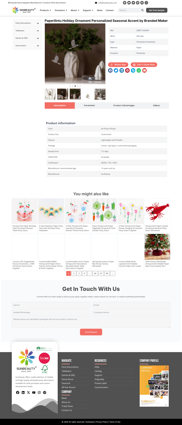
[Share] (174, 2)
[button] (70, 86)
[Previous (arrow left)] (4, 212)
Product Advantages (124, 105)
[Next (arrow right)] (177, 212)
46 (95, 273)
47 (101, 273)
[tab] (60, 105)
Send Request (91, 332)
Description (60, 105)
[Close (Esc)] (179, 2)
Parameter (89, 105)
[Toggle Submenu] (38, 23)
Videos (156, 105)
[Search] (142, 10)
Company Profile (149, 361)
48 (107, 273)
